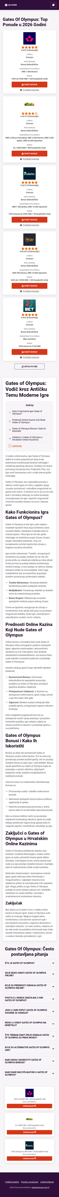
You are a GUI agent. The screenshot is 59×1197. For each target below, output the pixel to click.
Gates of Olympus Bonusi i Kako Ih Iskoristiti (29, 429)
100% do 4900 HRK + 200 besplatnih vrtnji (30, 1102)
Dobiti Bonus (30, 84)
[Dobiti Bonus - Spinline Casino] (29, 104)
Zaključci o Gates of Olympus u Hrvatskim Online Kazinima (27, 438)
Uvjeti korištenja (47, 1182)
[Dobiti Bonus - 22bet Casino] (29, 306)
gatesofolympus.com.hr (40, 1187)
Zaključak (17, 446)
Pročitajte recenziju (31, 90)
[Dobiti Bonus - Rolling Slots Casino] (29, 239)
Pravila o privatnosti (29, 1182)
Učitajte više (30, 366)
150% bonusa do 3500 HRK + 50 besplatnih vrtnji (29, 1155)
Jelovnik (12, 5)
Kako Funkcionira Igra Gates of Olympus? (27, 412)
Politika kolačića (12, 1182)
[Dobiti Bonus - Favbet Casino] (29, 38)
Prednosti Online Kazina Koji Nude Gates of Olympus (28, 421)
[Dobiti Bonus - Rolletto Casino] (29, 173)
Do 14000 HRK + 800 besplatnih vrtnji (29, 1128)
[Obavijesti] (53, 5)
